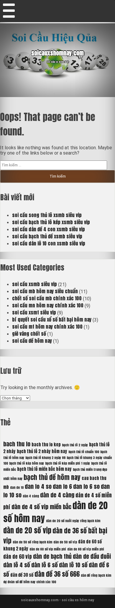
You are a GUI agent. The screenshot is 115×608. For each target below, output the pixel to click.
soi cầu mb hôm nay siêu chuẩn (45, 291)
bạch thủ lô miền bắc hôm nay (44, 469)
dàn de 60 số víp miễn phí (85, 549)
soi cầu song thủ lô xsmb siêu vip (47, 215)
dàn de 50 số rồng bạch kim (32, 542)
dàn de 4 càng (57, 495)
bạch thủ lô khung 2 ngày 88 (45, 457)
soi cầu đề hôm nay (32, 340)
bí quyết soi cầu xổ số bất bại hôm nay (51, 319)
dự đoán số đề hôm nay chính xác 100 (29, 581)
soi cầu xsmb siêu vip (34, 284)
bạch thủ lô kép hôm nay (26, 463)
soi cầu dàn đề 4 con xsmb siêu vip (48, 229)
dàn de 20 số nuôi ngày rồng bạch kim (73, 520)
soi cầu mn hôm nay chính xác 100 (47, 305)
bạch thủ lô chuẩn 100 (83, 451)
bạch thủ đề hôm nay (52, 477)
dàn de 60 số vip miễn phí (47, 549)
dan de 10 (17, 487)
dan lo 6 (62, 486)
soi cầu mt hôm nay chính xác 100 (47, 326)
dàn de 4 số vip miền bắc (41, 506)
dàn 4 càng (31, 496)
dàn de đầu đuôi (92, 556)
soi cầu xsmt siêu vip (34, 312)
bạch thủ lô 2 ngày (75, 445)
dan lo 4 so (38, 486)
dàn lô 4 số (16, 565)
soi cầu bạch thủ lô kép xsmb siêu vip (51, 222)
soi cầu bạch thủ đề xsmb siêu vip (47, 236)
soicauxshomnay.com (57, 53)
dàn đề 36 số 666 (57, 574)
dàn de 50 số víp (65, 542)
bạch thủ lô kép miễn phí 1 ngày (67, 463)
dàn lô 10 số (73, 565)
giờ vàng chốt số (29, 333)
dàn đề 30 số (21, 575)
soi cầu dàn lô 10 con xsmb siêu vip (48, 243)
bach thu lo (16, 444)
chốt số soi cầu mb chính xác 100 (47, 298)
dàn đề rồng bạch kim (96, 575)
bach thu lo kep (46, 444)
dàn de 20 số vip (27, 530)
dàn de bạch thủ (52, 556)
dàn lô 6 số (44, 565)
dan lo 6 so (86, 486)
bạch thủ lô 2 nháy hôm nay (42, 451)
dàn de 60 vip (17, 557)
